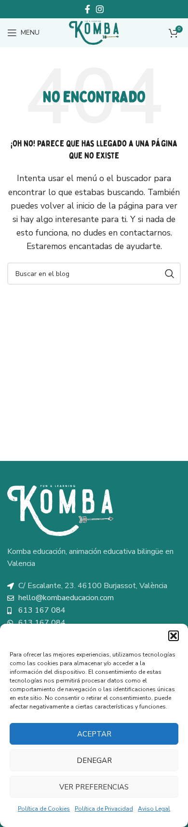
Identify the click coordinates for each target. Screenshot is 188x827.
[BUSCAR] (170, 274)
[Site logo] (94, 32)
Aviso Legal (154, 809)
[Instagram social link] (100, 9)
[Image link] (60, 509)
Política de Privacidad (104, 809)
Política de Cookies (44, 809)
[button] (173, 636)
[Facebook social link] (87, 9)
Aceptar (94, 734)
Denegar (94, 760)
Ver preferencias (94, 787)
